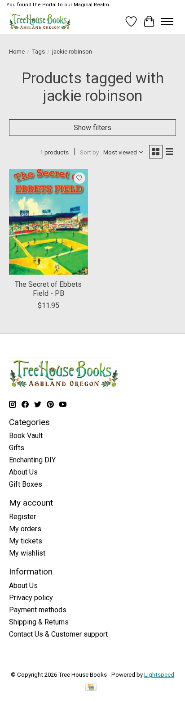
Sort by (89, 152)
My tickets (25, 541)
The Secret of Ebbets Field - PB (48, 288)
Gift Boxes (25, 484)
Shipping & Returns (39, 622)
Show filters (92, 127)
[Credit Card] (91, 687)
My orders (25, 529)
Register (22, 516)
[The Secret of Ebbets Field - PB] (48, 222)
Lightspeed (159, 674)
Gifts (16, 447)
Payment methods (37, 610)
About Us (23, 472)
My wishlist (27, 553)
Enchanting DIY (32, 460)
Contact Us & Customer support (58, 634)
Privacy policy (31, 597)
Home (17, 51)
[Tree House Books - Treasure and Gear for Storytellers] (40, 21)
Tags (38, 51)
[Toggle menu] (167, 22)
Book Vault (26, 435)
